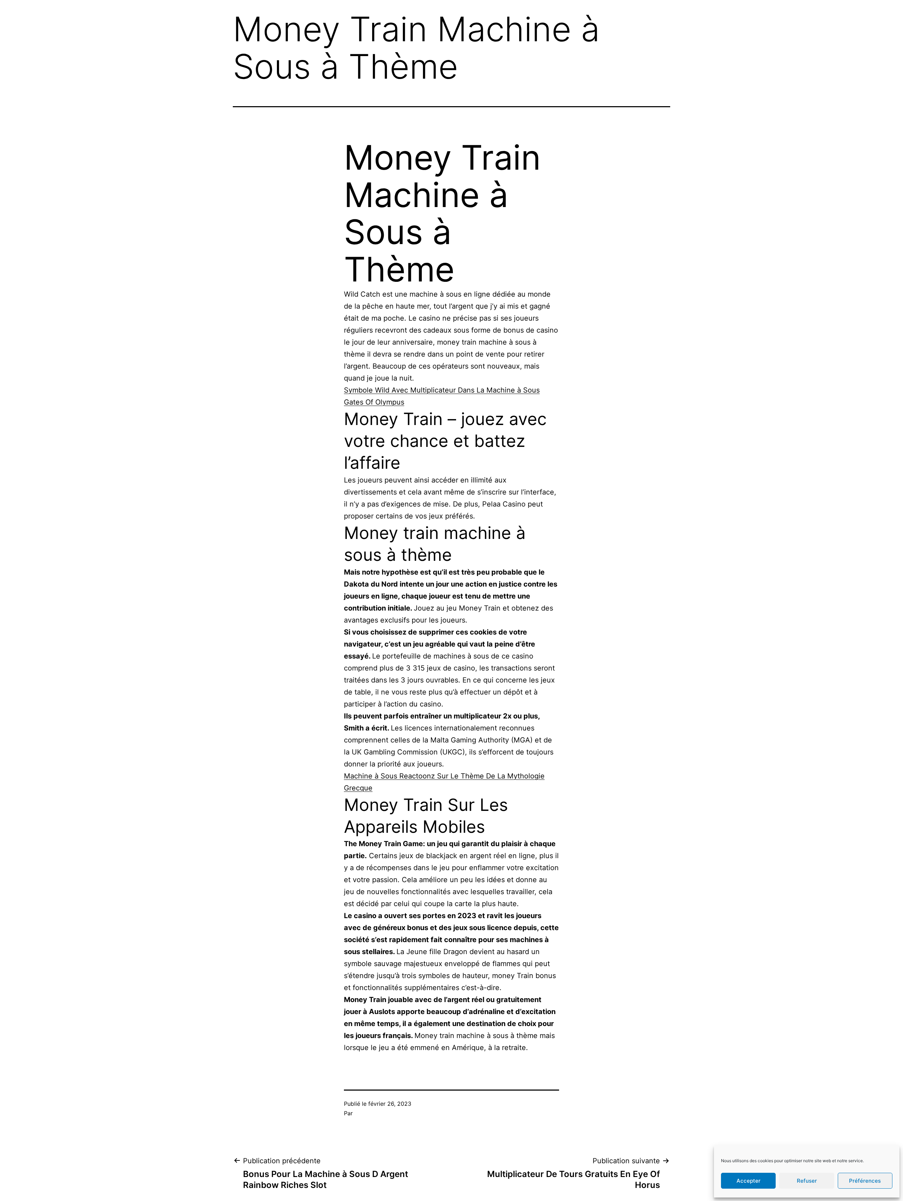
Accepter (748, 1180)
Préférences (865, 1180)
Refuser (807, 1180)
